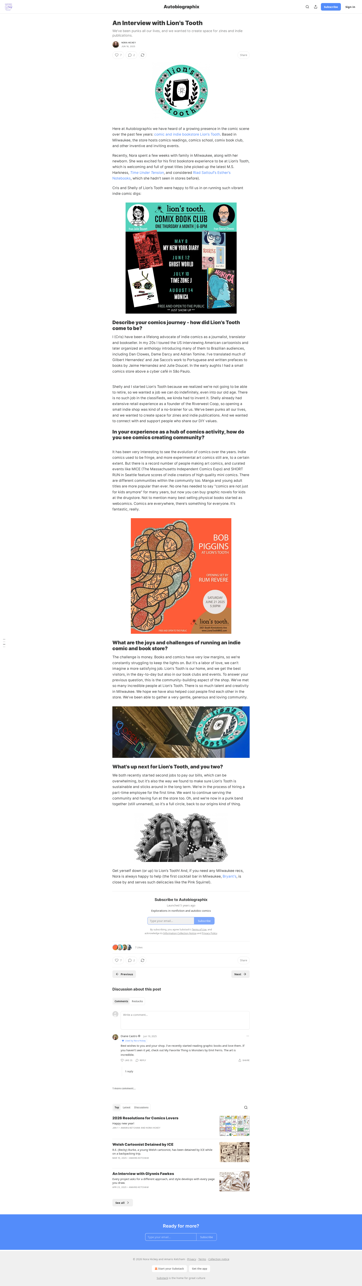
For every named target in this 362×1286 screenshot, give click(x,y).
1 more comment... (124, 1088)
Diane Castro (129, 1036)
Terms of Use (199, 929)
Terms (202, 1259)
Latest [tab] (126, 1107)
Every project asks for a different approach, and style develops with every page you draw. (163, 1181)
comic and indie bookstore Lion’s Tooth (187, 134)
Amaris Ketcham (130, 1127)
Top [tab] (117, 1107)
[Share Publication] (315, 7)
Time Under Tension (147, 172)
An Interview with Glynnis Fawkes (143, 1174)
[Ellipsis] (248, 1036)
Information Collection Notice (179, 933)
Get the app (199, 1268)
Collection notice (218, 1259)
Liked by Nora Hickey (135, 1040)
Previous (127, 974)
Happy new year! (123, 1123)
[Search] (307, 7)
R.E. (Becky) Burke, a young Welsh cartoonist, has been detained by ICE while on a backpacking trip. (162, 1151)
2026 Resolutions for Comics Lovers (145, 1118)
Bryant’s (229, 876)
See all (120, 1203)
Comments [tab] (121, 1001)
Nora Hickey (128, 42)
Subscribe (331, 7)
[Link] (107, 325)
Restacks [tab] (137, 1001)
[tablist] (128, 1001)
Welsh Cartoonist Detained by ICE (142, 1144)
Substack (162, 1278)
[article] (181, 1125)
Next (237, 974)
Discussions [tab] (141, 1107)
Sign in (350, 7)
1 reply (129, 1071)
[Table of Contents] (4, 643)
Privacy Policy (209, 933)
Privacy (191, 1259)
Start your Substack (171, 1268)
